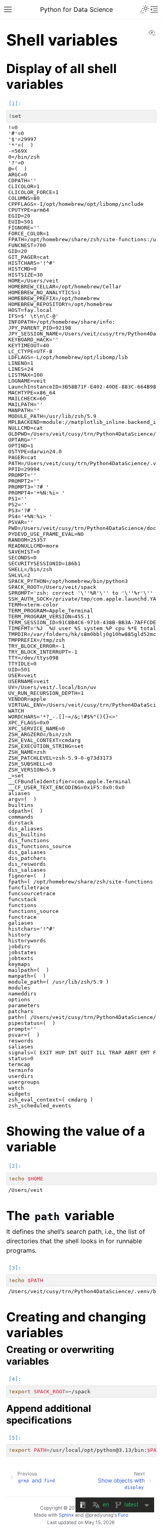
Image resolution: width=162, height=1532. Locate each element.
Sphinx (66, 1515)
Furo (123, 1515)
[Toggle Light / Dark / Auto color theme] (144, 9)
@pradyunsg (99, 1515)
